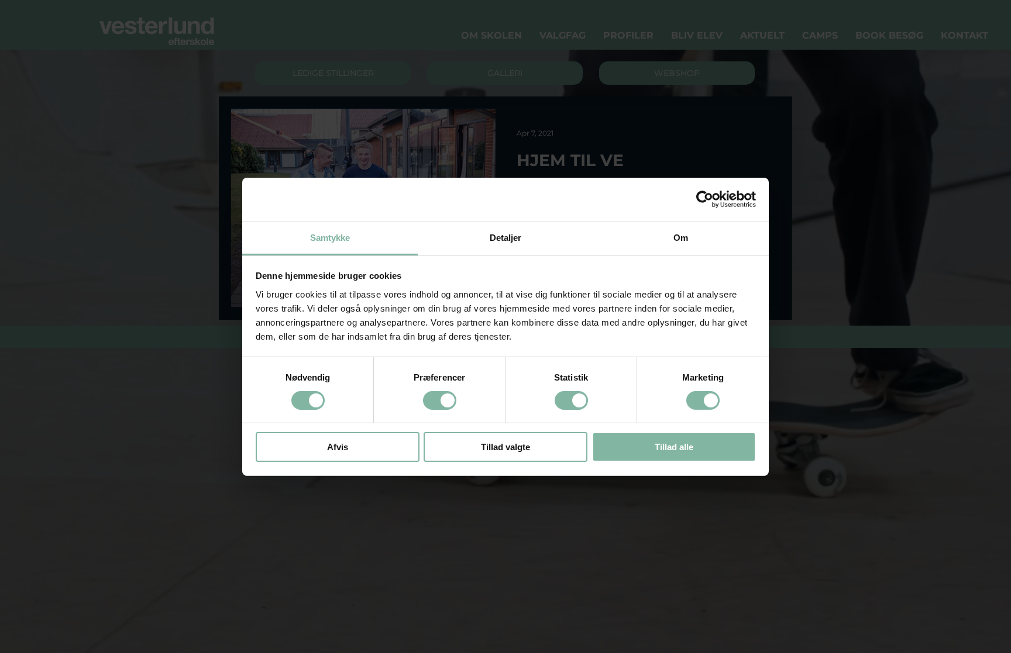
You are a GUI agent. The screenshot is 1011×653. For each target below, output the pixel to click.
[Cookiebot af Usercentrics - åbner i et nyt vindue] (705, 199)
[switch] (439, 400)
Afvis (337, 447)
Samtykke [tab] (330, 237)
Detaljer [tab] (506, 237)
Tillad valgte (505, 447)
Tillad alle (674, 447)
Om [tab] (680, 237)
